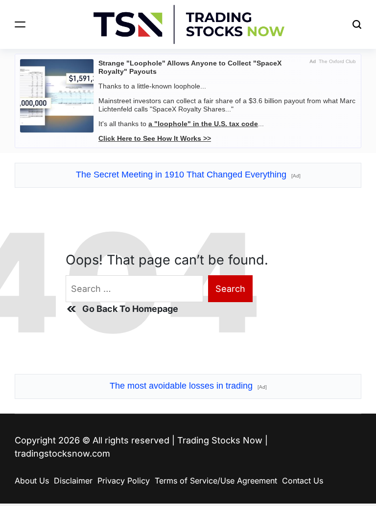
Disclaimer (73, 480)
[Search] (356, 24)
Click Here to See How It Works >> (154, 138)
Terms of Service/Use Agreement (216, 480)
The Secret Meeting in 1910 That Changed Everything (188, 174)
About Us (32, 480)
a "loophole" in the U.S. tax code (203, 124)
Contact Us (302, 480)
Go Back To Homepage (130, 309)
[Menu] (20, 24)
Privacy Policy (123, 480)
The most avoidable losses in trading (188, 386)
